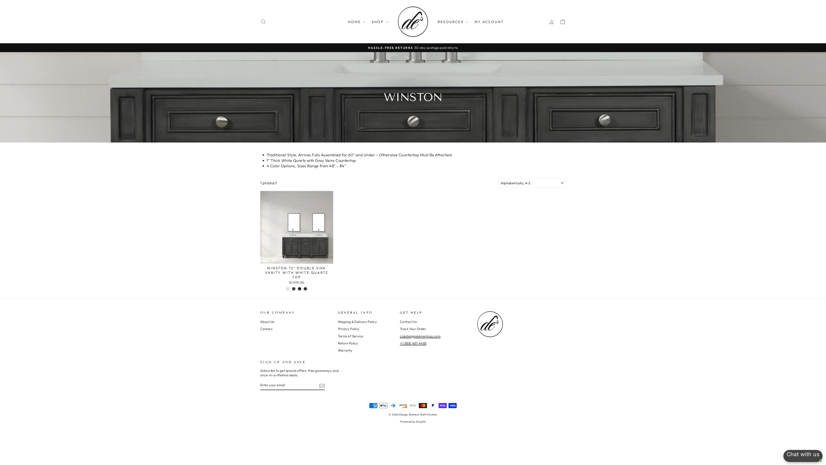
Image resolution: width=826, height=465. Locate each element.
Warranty (345, 350)
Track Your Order (413, 329)
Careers (266, 329)
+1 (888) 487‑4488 (413, 343)
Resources (451, 22)
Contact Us (408, 322)
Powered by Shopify (413, 421)
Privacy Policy (348, 329)
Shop (378, 22)
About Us (267, 322)
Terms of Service (350, 336)
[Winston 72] (288, 289)
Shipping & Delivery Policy (357, 322)
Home (355, 22)
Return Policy (348, 343)
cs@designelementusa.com (420, 336)
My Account (489, 22)
